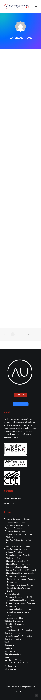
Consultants (9, 645)
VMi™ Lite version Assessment (18, 546)
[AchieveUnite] (16, 6)
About (6, 642)
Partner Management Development (20, 600)
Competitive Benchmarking (17, 567)
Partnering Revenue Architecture (17, 519)
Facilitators (9, 648)
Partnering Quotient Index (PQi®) (19, 597)
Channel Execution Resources (18, 564)
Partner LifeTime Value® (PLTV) (17, 663)
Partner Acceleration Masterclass (19, 609)
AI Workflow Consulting (14, 624)
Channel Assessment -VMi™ (17, 561)
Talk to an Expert (10, 669)
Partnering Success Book (15, 522)
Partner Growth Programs (16, 576)
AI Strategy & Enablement (14, 621)
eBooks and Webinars (13, 660)
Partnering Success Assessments (18, 531)
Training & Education (13, 594)
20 (28, 334)
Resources (8, 657)
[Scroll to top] (36, 696)
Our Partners (10, 651)
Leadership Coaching (14, 618)
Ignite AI (8, 627)
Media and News (11, 666)
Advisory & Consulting (13, 552)
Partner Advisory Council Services (20, 585)
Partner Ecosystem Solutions (15, 549)
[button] (36, 6)
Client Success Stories (13, 654)
